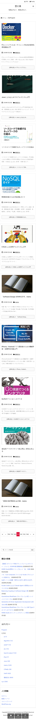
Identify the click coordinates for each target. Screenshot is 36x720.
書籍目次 (17, 52)
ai (5, 636)
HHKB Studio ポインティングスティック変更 (15, 613)
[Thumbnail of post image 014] (12, 185)
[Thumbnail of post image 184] (18, 437)
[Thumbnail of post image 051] (18, 85)
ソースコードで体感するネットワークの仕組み (18, 147)
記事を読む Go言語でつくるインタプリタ (18, 419)
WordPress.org (6, 704)
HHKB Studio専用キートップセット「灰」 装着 (16, 569)
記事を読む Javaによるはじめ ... (18, 117)
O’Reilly (7, 669)
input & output (10, 653)
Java (7, 661)
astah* (7, 645)
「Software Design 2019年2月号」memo (16, 297)
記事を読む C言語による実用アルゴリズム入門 (18, 267)
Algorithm (8, 641)
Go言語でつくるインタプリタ (12, 399)
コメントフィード (7, 701)
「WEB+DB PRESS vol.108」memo (14, 501)
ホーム (4, 18)
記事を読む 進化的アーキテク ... (18, 471)
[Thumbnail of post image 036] (18, 235)
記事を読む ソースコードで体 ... (18, 167)
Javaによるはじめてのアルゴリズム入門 (16, 97)
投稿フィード (6, 698)
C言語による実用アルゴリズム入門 (14, 247)
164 (27, 534)
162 (21, 534)
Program (4, 630)
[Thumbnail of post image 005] (18, 285)
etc (6, 649)
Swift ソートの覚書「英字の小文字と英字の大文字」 (17, 580)
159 (12, 534)
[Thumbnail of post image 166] (18, 387)
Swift (7, 673)
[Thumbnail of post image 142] (12, 33)
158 (8, 534)
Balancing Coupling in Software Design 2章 (15, 591)
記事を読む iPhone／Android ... (18, 369)
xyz (5, 681)
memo (17, 302)
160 (15, 534)
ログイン (4, 696)
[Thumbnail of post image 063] (18, 135)
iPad (6, 657)
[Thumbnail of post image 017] (18, 335)
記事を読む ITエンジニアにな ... (18, 67)
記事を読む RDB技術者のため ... (18, 217)
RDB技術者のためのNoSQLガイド (13, 197)
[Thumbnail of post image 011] (18, 489)
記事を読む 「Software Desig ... (18, 317)
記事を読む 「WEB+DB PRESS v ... (18, 521)
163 (24, 534)
